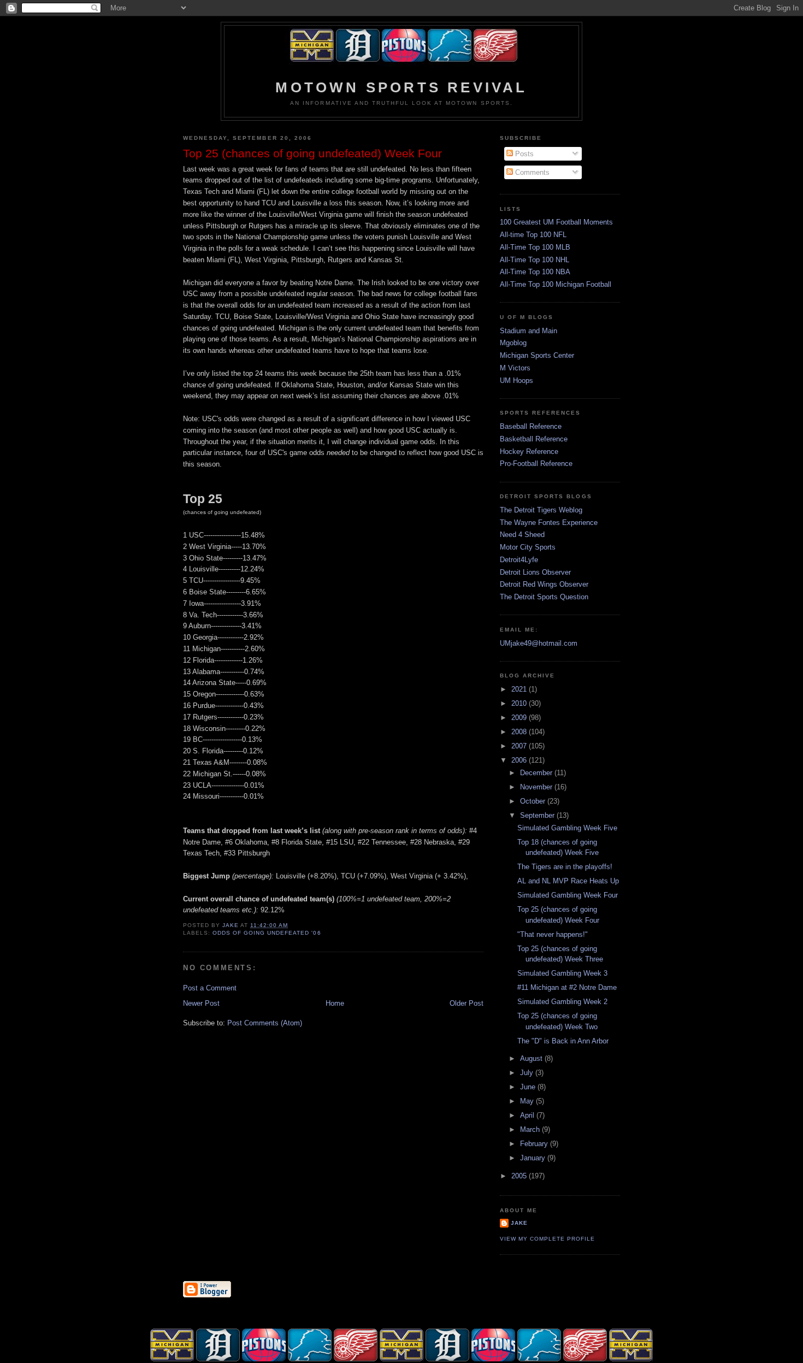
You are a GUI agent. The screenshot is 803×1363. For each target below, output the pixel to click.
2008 (520, 732)
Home (335, 1003)
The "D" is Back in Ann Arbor (563, 1041)
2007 (520, 746)
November (537, 787)
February (535, 1144)
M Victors (515, 368)
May (528, 1101)
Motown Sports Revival (401, 87)
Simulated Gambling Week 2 (562, 1002)
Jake (519, 1223)
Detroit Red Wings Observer (544, 584)
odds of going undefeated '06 (266, 933)
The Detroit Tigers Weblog (541, 510)
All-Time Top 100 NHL (534, 260)
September (538, 815)
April (528, 1115)
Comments (531, 172)
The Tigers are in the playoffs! (564, 867)
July (527, 1073)
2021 (520, 689)
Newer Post (201, 1003)
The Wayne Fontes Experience (549, 522)
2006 (520, 760)
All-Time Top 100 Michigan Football (555, 284)
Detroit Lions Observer (535, 572)
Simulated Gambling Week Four (567, 895)
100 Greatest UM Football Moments (556, 222)
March (531, 1129)
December (537, 773)
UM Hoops (516, 380)
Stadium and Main (528, 331)
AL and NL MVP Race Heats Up (568, 881)
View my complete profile (547, 1239)
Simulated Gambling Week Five (567, 828)
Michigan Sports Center (537, 355)
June (529, 1087)
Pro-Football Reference (536, 463)
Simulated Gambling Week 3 (562, 973)
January (533, 1158)
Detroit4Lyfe (519, 560)
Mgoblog (513, 343)
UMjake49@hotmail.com (538, 643)
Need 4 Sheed (522, 534)
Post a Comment (210, 988)
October (533, 801)
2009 (520, 717)
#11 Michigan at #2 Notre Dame (567, 987)
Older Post (466, 1003)
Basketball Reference (534, 439)
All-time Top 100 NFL (533, 235)
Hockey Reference (529, 451)
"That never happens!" (552, 934)
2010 (520, 703)
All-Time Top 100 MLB (535, 247)
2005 (520, 1176)
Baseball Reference (531, 426)
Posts (523, 154)
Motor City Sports (528, 547)
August (532, 1058)
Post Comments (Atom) (264, 1023)
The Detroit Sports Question (544, 597)
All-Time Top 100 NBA (535, 272)
